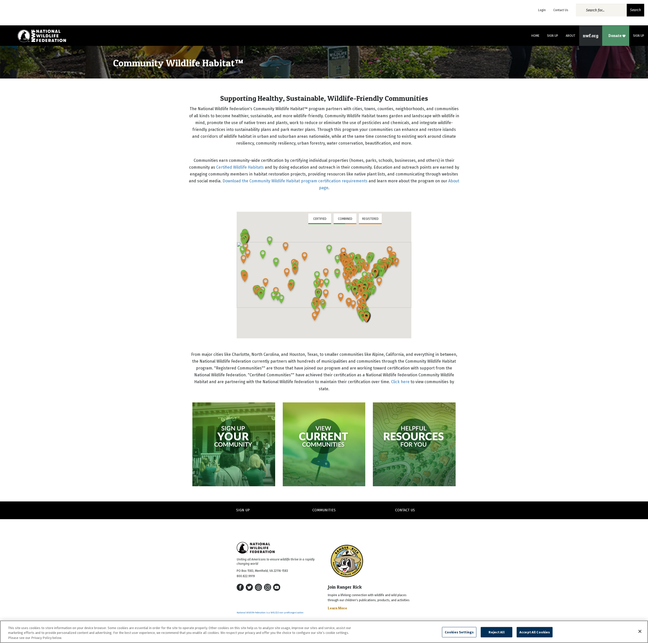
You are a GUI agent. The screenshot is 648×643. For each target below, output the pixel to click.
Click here (400, 381)
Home (535, 35)
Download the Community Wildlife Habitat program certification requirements (295, 181)
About (570, 35)
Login (542, 10)
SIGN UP (243, 510)
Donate (615, 35)
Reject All (496, 632)
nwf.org (590, 35)
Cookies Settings (459, 632)
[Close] (639, 631)
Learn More (337, 608)
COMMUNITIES (324, 510)
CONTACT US (405, 510)
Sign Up (552, 35)
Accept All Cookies (534, 632)
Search (635, 10)
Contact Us (560, 10)
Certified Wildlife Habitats (240, 167)
